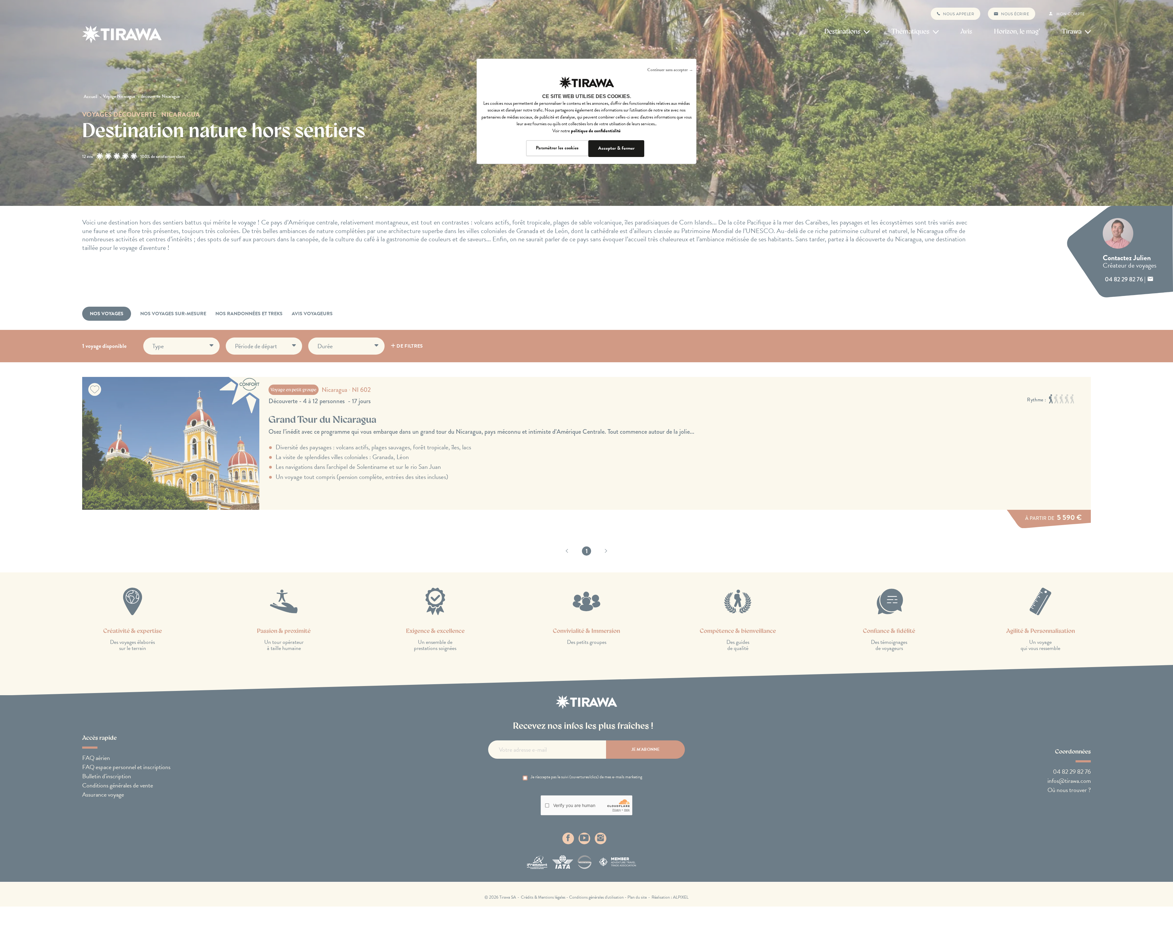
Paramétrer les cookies (557, 148)
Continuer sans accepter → (670, 70)
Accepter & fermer (616, 148)
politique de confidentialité (596, 130)
